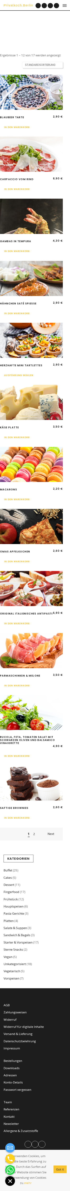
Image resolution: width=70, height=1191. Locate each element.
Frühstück (11, 899)
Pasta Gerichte (14, 913)
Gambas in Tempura (15, 241)
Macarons (8, 489)
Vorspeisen (11, 978)
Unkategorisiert (15, 964)
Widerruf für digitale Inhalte (24, 1027)
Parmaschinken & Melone (20, 675)
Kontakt (9, 1117)
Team (8, 1102)
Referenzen (11, 1109)
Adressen (10, 1075)
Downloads (12, 1068)
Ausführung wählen (18, 375)
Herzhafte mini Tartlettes (21, 365)
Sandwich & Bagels (17, 935)
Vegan (8, 957)
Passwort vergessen (17, 1090)
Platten (9, 921)
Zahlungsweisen (15, 1012)
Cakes (8, 878)
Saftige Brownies (14, 808)
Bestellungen (13, 1061)
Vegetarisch (12, 971)
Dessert (9, 885)
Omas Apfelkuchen (15, 551)
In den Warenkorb (17, 127)
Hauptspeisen (14, 906)
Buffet (8, 870)
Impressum (12, 1048)
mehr (28, 1183)
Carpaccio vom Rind (17, 179)
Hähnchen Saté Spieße (18, 303)
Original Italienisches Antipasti (26, 613)
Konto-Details (13, 1082)
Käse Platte (9, 427)
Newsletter (11, 1124)
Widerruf (10, 1019)
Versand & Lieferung (18, 1034)
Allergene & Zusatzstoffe (21, 1131)
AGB (7, 1005)
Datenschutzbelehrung (20, 1041)
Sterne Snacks (13, 949)
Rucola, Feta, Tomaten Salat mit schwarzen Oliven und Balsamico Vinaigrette (27, 740)
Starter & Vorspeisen (18, 942)
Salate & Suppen (15, 928)
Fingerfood (11, 892)
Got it (60, 1169)
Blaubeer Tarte (12, 117)
